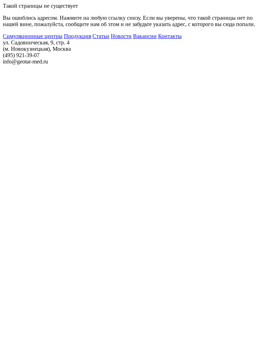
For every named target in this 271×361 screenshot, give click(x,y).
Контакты (170, 36)
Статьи (100, 36)
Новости (121, 36)
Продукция (77, 36)
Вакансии (145, 36)
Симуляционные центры (32, 36)
